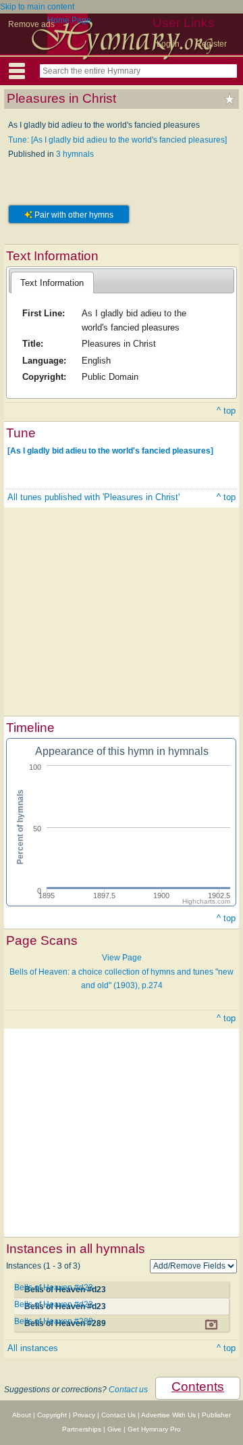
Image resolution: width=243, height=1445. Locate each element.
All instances (32, 1348)
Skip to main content (37, 6)
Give (114, 1429)
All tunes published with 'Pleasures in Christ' (93, 497)
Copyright (52, 1415)
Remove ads (31, 24)
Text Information (52, 283)
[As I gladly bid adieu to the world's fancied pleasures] (110, 450)
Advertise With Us (168, 1415)
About (21, 1415)
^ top (226, 411)
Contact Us (118, 1415)
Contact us (128, 1389)
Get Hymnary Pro (154, 1429)
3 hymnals (75, 154)
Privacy (84, 1415)
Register (211, 44)
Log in (168, 44)
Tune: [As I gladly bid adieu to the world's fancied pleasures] (117, 140)
